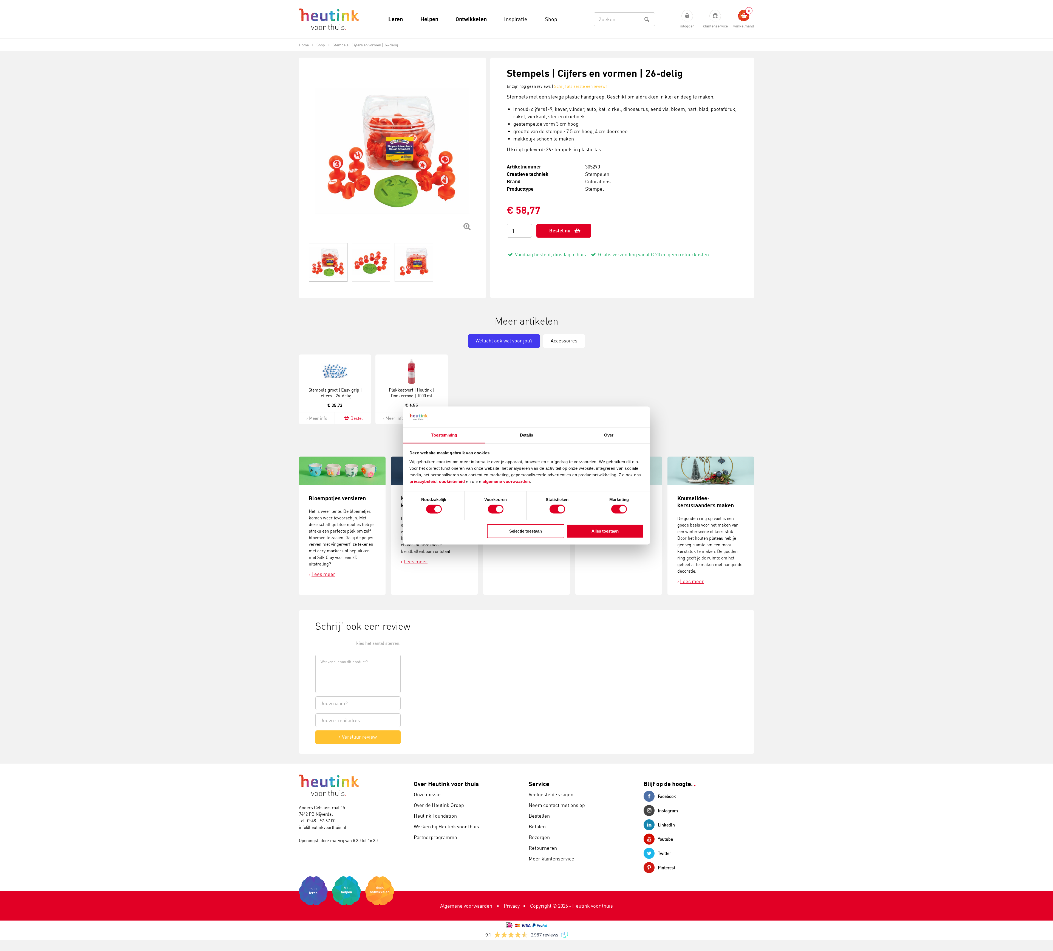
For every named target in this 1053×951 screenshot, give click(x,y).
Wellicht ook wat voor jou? (504, 340)
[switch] (495, 509)
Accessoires (564, 340)
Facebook (667, 796)
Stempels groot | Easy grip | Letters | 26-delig (335, 392)
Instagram (668, 810)
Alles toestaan (605, 531)
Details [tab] (526, 435)
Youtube (665, 839)
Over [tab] (608, 435)
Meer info (318, 418)
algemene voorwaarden (506, 481)
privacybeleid (423, 481)
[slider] (333, 642)
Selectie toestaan (525, 531)
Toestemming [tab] (444, 435)
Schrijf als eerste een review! (580, 86)
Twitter (664, 853)
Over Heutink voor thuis (446, 784)
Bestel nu (559, 230)
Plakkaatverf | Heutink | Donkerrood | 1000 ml (411, 392)
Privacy (512, 906)
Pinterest (666, 867)
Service (539, 784)
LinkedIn (666, 825)
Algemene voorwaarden (466, 906)
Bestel (356, 418)
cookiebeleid (452, 481)
